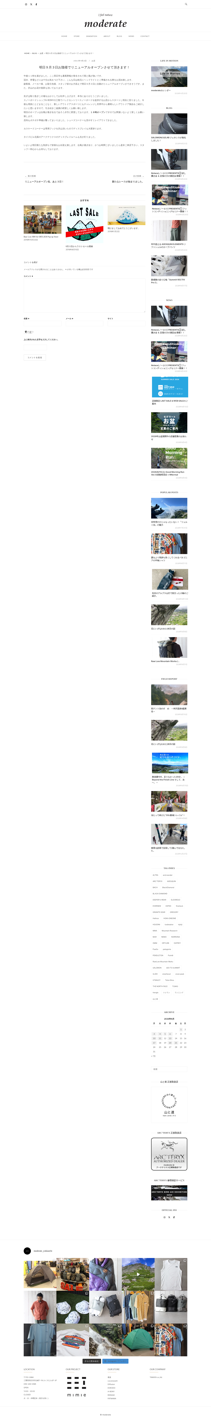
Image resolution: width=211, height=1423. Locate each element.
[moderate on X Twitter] (31, 4)
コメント (28, 276)
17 (154, 1043)
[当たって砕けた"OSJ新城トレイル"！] (169, 801)
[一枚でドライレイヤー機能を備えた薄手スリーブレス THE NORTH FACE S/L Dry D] (171, 1274)
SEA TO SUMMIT (173, 968)
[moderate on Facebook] (36, 4)
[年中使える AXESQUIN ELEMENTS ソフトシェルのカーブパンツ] (169, 230)
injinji (180, 924)
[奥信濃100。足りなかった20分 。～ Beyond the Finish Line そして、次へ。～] (170, 763)
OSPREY (177, 943)
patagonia (167, 949)
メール (69, 318)
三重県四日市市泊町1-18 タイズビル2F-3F (40, 1380)
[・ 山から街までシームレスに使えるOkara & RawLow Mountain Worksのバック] (171, 1307)
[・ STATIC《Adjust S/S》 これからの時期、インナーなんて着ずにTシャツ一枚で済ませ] (40, 1340)
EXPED (168, 906)
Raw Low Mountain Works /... (165, 661)
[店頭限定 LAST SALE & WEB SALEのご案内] (170, 387)
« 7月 (153, 1056)
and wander (167, 875)
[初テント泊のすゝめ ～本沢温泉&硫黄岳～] (169, 694)
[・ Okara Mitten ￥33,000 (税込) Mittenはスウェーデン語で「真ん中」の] (105, 1307)
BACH (155, 887)
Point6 (170, 955)
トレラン (166, 992)
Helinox (156, 918)
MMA (155, 931)
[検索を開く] (186, 4)
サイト (110, 318)
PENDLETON (158, 955)
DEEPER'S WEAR (159, 900)
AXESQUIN (171, 881)
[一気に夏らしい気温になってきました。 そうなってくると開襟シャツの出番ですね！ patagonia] (171, 1340)
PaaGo (155, 949)
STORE (77, 36)
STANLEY (156, 980)
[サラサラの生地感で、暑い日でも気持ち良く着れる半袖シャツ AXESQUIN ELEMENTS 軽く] (40, 1307)
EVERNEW (157, 906)
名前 (26, 318)
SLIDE (155, 974)
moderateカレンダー (161, 90)
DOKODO (111, 1388)
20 (170, 1043)
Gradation (91, 36)
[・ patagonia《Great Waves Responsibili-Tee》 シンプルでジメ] (72, 1340)
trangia (155, 992)
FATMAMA (112, 1398)
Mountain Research (169, 931)
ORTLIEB (165, 943)
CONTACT (145, 36)
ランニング (179, 992)
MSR (155, 937)
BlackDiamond (168, 887)
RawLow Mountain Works (163, 961)
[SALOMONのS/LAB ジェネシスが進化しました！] (169, 123)
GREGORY (174, 912)
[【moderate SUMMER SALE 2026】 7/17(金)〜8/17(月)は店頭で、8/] (138, 1274)
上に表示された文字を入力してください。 (41, 339)
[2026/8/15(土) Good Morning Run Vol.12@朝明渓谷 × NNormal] (169, 458)
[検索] (184, 1068)
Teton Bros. (169, 980)
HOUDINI (156, 924)
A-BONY (111, 1391)
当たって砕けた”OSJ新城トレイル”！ (168, 815)
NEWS (131, 36)
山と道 (155, 999)
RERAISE (111, 1395)
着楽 (109, 1377)
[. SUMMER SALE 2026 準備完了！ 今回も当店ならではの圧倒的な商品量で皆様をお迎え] (72, 1274)
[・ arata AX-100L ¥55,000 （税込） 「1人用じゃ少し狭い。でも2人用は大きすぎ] (40, 1274)
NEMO (164, 937)
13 (170, 1038)
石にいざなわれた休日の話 (163, 628)
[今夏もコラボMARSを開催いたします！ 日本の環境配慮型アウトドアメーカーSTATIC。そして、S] (105, 1340)
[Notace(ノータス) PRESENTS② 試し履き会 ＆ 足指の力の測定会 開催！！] (169, 159)
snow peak (179, 974)
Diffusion (111, 1384)
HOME (64, 36)
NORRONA (175, 937)
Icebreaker (169, 924)
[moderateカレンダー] (169, 76)
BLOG (119, 36)
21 (176, 1043)
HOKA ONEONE (169, 918)
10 (154, 1038)
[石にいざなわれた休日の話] (169, 730)
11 (160, 1038)
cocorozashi (113, 1381)
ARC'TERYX (157, 881)
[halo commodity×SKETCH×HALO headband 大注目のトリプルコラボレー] (72, 1307)
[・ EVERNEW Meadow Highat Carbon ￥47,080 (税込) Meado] (138, 1340)
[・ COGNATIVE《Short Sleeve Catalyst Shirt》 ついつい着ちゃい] (138, 1307)
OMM (155, 943)
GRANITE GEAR (159, 912)
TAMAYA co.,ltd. (156, 1377)
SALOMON (157, 968)
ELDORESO (175, 900)
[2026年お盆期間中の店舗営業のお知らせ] (169, 422)
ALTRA (155, 875)
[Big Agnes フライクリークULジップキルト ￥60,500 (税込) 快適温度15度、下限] (105, 1274)
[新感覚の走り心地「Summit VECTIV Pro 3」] (169, 266)
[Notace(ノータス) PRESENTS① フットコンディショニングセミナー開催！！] (170, 195)
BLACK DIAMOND (160, 894)
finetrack (179, 906)
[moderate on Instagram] (26, 4)
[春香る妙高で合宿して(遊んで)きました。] (169, 834)
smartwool (166, 974)
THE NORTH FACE (160, 986)
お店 (93, 61)
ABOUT (107, 36)
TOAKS (175, 986)
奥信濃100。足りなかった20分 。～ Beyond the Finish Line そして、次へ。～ (168, 780)
